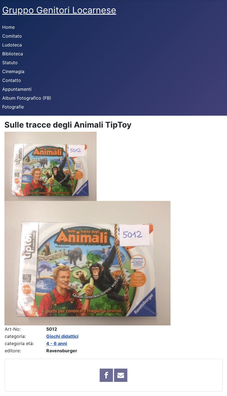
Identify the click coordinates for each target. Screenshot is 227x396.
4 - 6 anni (56, 343)
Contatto (11, 80)
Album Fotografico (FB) (26, 98)
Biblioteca (12, 53)
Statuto (10, 62)
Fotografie (13, 107)
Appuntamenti (17, 89)
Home (8, 27)
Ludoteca (12, 45)
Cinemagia (13, 71)
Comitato (12, 36)
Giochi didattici (62, 336)
